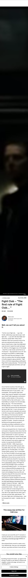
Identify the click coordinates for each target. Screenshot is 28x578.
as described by (10, 462)
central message (21, 357)
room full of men (17, 335)
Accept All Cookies (14, 575)
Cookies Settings (14, 567)
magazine (6, 416)
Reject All (14, 571)
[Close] (26, 556)
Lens (8, 547)
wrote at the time (12, 363)
